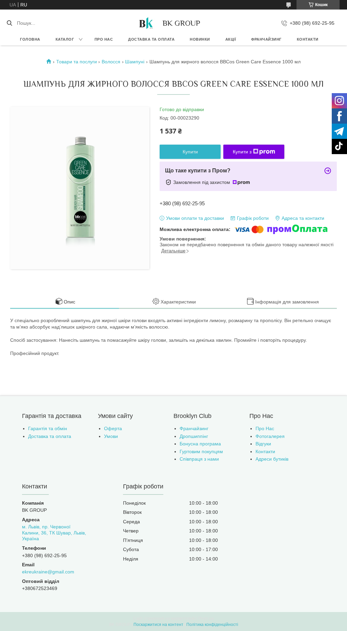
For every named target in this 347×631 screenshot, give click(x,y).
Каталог (65, 39)
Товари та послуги (76, 61)
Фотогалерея (270, 436)
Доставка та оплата (151, 39)
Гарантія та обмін (47, 428)
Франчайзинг (266, 39)
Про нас (104, 39)
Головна (30, 39)
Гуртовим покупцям (201, 451)
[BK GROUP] (146, 23)
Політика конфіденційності (212, 624)
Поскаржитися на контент (158, 624)
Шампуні (134, 61)
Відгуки (263, 443)
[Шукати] (9, 23)
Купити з (242, 151)
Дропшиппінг (194, 436)
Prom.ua (206, 618)
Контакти (308, 39)
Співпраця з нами (199, 459)
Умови (111, 436)
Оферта (113, 428)
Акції (230, 39)
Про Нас (265, 428)
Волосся (111, 61)
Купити (190, 151)
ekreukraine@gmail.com (48, 571)
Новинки (200, 39)
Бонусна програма (200, 443)
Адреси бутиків (272, 459)
